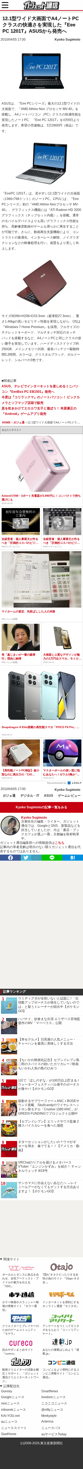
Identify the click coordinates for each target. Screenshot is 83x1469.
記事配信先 (11, 1386)
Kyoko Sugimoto (67, 39)
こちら (59, 842)
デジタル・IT (29, 795)
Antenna (47, 1421)
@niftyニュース (52, 1409)
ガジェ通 (9, 795)
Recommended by (57, 783)
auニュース (9, 1421)
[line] (52, 858)
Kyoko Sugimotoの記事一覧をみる (41, 807)
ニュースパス (51, 1428)
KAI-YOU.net (10, 1415)
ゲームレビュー (69, 795)
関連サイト (11, 1259)
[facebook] (10, 858)
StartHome (8, 1434)
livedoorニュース (53, 1397)
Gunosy (6, 1391)
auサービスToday (53, 1434)
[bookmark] (72, 858)
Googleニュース (12, 1397)
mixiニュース (10, 1403)
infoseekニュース (13, 1409)
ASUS (48, 795)
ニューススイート (14, 1428)
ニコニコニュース (54, 1403)
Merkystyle (49, 1415)
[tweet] (26, 858)
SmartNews (49, 1391)
